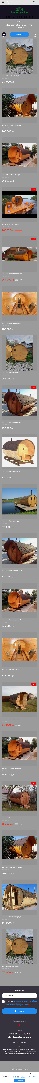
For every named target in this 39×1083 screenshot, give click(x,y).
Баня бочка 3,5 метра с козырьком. (12, 274)
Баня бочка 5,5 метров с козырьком (12, 867)
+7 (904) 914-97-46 (19, 1033)
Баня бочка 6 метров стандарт (10, 966)
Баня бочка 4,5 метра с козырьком (12, 570)
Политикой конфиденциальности (24, 1077)
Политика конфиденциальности (19, 1069)
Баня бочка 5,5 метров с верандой (11, 917)
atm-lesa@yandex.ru (19, 1037)
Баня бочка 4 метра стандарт (10, 373)
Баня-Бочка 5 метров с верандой (11, 768)
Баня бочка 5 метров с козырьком (11, 719)
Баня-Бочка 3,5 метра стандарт (11, 224)
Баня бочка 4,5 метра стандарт (11, 521)
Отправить (19, 1011)
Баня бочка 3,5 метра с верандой (11, 323)
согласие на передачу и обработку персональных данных (21, 1002)
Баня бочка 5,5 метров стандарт (11, 818)
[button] (3, 2)
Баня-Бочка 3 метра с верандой (11, 175)
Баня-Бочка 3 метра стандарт (10, 76)
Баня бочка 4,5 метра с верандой (11, 620)
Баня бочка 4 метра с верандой (11, 471)
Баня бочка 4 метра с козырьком (11, 422)
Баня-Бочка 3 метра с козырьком (11, 125)
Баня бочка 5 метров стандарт (10, 669)
